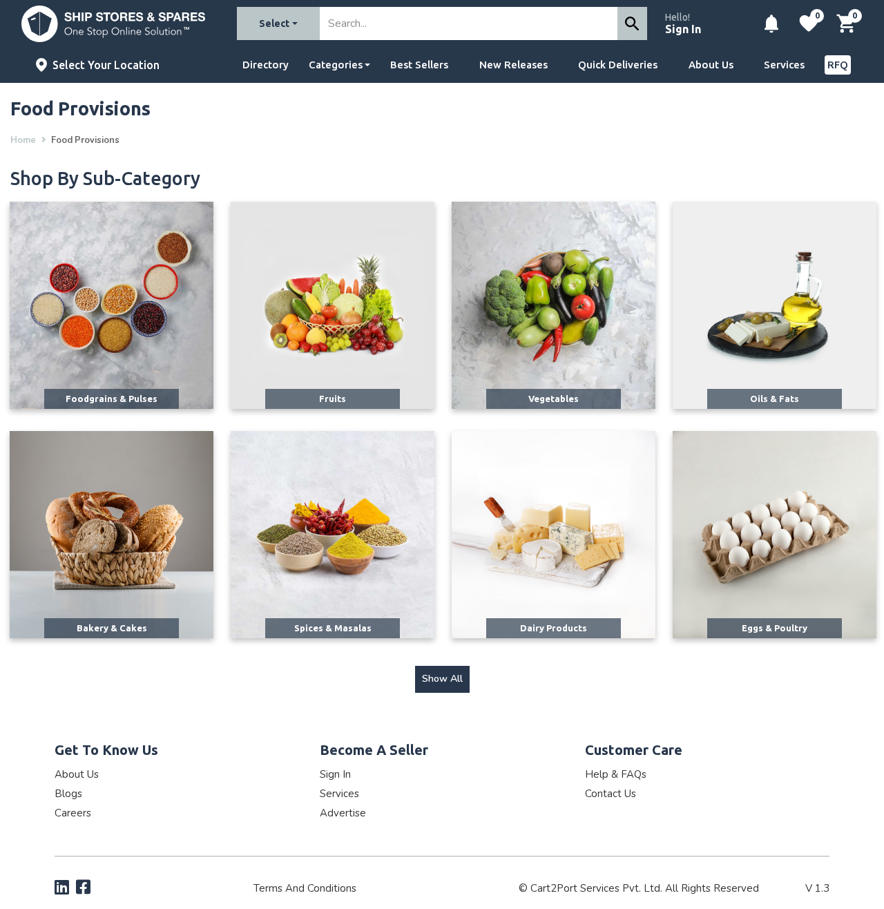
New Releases (513, 64)
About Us (711, 64)
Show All (442, 678)
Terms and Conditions (304, 888)
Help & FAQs (615, 774)
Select (274, 23)
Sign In (683, 29)
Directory (265, 64)
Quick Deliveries (617, 64)
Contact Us (610, 794)
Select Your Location (106, 65)
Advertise (343, 813)
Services (784, 64)
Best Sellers (419, 64)
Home (23, 140)
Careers (73, 813)
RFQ (837, 64)
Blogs (68, 794)
